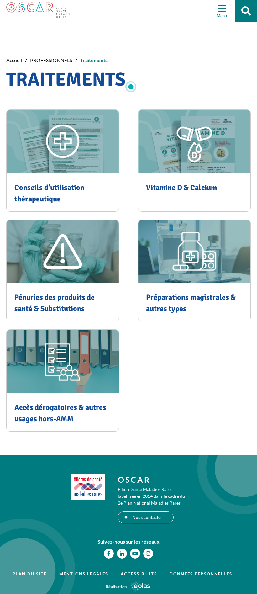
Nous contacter (147, 517)
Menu (222, 15)
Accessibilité (139, 573)
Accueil (14, 60)
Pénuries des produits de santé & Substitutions (54, 303)
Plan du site (30, 573)
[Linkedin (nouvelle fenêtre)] (122, 554)
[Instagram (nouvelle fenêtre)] (148, 554)
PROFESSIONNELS (51, 60)
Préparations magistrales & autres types (191, 303)
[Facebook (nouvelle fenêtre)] (109, 554)
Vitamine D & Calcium (181, 187)
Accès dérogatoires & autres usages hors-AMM (60, 413)
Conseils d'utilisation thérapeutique (49, 193)
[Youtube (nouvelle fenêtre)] (135, 554)
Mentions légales (83, 573)
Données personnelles (201, 573)
